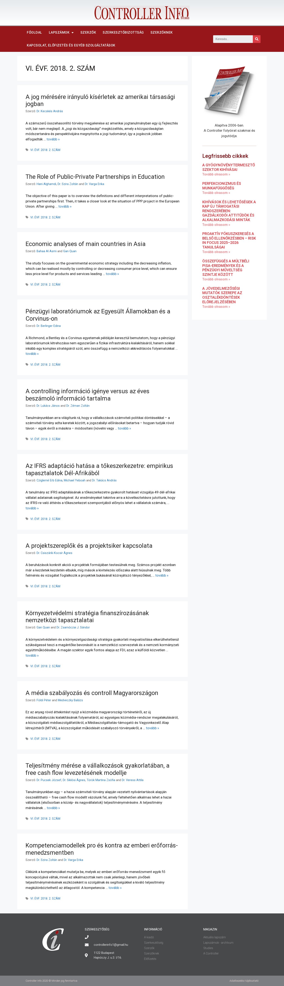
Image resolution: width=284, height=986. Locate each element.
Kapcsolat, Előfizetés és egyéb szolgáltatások (71, 45)
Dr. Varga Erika (94, 184)
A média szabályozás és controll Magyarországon (92, 692)
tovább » (53, 139)
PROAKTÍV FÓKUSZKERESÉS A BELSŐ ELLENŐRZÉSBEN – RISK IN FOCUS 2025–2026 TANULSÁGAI (229, 240)
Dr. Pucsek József (49, 780)
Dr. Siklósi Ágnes (74, 780)
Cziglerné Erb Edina (49, 480)
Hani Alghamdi (46, 184)
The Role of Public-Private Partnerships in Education (95, 176)
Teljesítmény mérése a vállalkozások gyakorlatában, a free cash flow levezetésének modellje (97, 769)
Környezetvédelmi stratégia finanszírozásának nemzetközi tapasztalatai (87, 617)
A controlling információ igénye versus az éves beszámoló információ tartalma (87, 395)
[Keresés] (257, 39)
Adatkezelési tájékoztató (244, 980)
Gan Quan (70, 251)
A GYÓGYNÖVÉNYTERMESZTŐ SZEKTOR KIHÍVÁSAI (228, 167)
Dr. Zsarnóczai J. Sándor (73, 627)
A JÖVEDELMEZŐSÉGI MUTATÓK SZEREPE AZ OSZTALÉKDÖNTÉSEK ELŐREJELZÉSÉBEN (222, 295)
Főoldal (34, 32)
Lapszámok (59, 32)
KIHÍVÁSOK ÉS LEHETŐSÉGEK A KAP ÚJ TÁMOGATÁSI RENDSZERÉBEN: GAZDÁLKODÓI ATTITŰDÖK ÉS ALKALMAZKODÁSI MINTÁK (229, 211)
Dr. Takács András (104, 480)
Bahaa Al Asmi (47, 251)
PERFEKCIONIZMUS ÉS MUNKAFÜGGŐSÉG (221, 185)
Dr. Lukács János (48, 406)
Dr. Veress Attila (132, 780)
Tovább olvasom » (216, 174)
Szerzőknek (162, 32)
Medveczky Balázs (70, 700)
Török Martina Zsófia (101, 780)
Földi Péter (44, 700)
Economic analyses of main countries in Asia (86, 243)
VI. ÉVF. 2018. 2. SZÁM (45, 150)
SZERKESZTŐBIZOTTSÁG (123, 32)
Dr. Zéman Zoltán (78, 406)
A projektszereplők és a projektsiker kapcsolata (89, 545)
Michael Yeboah (74, 480)
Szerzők (88, 32)
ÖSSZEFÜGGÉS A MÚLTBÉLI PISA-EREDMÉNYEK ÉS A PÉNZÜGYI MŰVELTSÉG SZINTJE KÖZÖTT (225, 268)
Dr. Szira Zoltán (68, 184)
